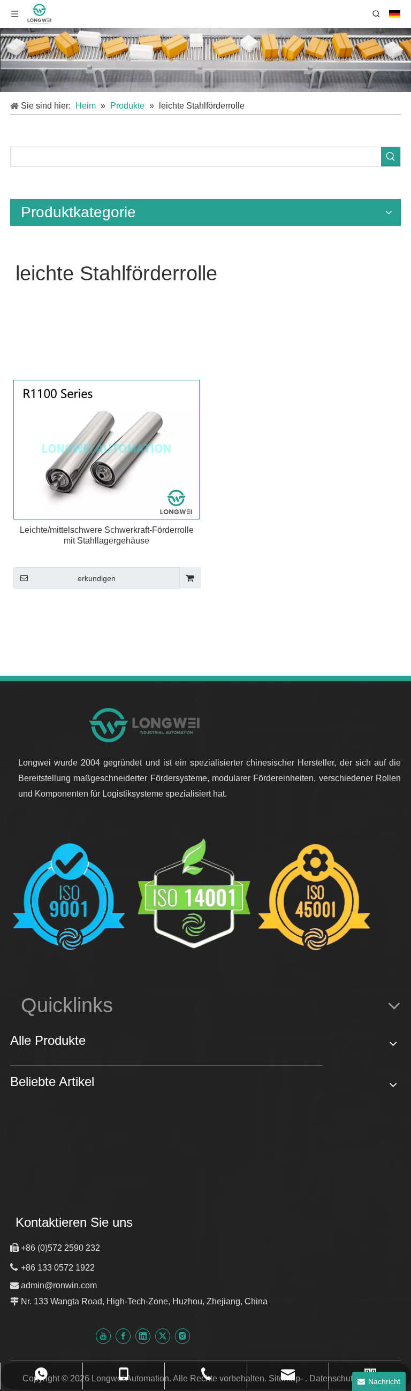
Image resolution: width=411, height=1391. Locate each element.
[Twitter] (162, 1335)
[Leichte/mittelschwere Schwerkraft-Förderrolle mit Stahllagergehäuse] (106, 449)
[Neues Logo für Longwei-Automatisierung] (145, 724)
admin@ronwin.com (59, 1285)
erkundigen (97, 578)
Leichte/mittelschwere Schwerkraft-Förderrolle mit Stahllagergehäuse (107, 535)
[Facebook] (123, 1335)
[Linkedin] (142, 1335)
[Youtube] (103, 1335)
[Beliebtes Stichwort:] (390, 156)
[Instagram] (182, 1335)
